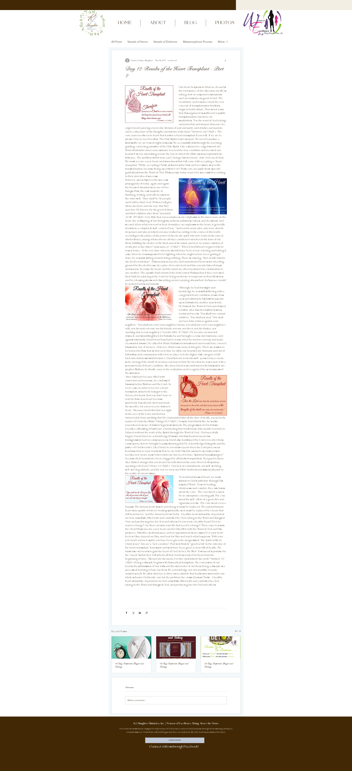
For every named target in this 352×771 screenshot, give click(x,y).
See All (238, 631)
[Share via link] (146, 612)
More (221, 41)
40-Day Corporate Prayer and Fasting (129, 665)
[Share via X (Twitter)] (133, 612)
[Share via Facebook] (126, 612)
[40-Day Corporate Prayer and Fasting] (131, 647)
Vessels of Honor (137, 41)
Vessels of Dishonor (165, 41)
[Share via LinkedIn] (140, 612)
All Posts (116, 41)
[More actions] (225, 60)
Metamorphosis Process (197, 41)
